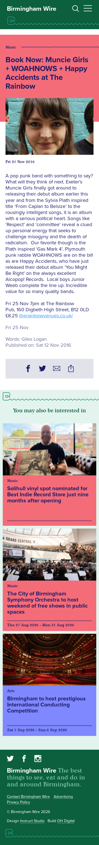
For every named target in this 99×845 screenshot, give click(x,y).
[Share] (71, 369)
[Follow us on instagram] (37, 759)
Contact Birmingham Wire (28, 796)
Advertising (63, 796)
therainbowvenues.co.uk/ (46, 316)
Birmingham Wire (31, 9)
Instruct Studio (32, 821)
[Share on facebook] (28, 369)
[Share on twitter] (42, 369)
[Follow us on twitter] (10, 759)
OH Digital (66, 821)
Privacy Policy (18, 802)
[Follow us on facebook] (24, 759)
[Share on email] (56, 369)
